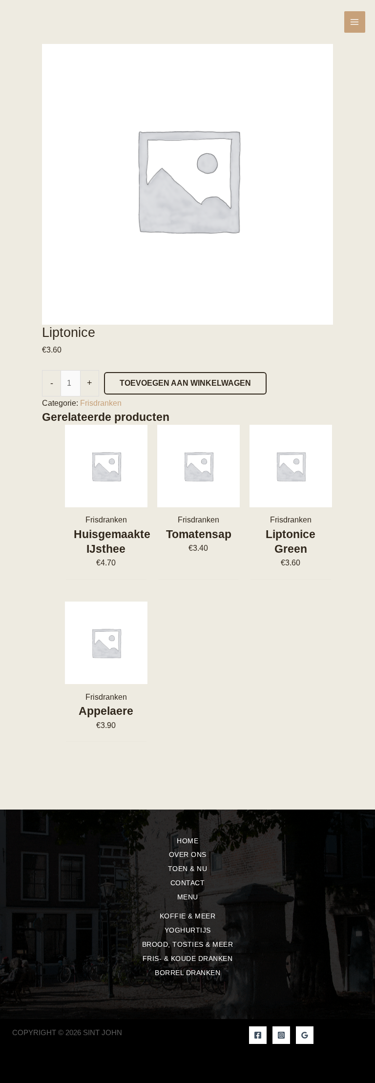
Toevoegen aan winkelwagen (185, 383)
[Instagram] (281, 1035)
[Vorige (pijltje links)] (17, 541)
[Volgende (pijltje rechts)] (358, 541)
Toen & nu (188, 869)
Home (187, 841)
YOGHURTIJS (188, 930)
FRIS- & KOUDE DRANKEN (188, 958)
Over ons (188, 854)
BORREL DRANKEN (187, 973)
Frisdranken (101, 403)
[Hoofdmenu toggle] (354, 21)
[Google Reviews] (304, 1035)
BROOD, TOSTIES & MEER (187, 944)
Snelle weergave (106, 499)
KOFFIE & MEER (188, 916)
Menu (187, 897)
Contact (187, 883)
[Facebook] (258, 1035)
